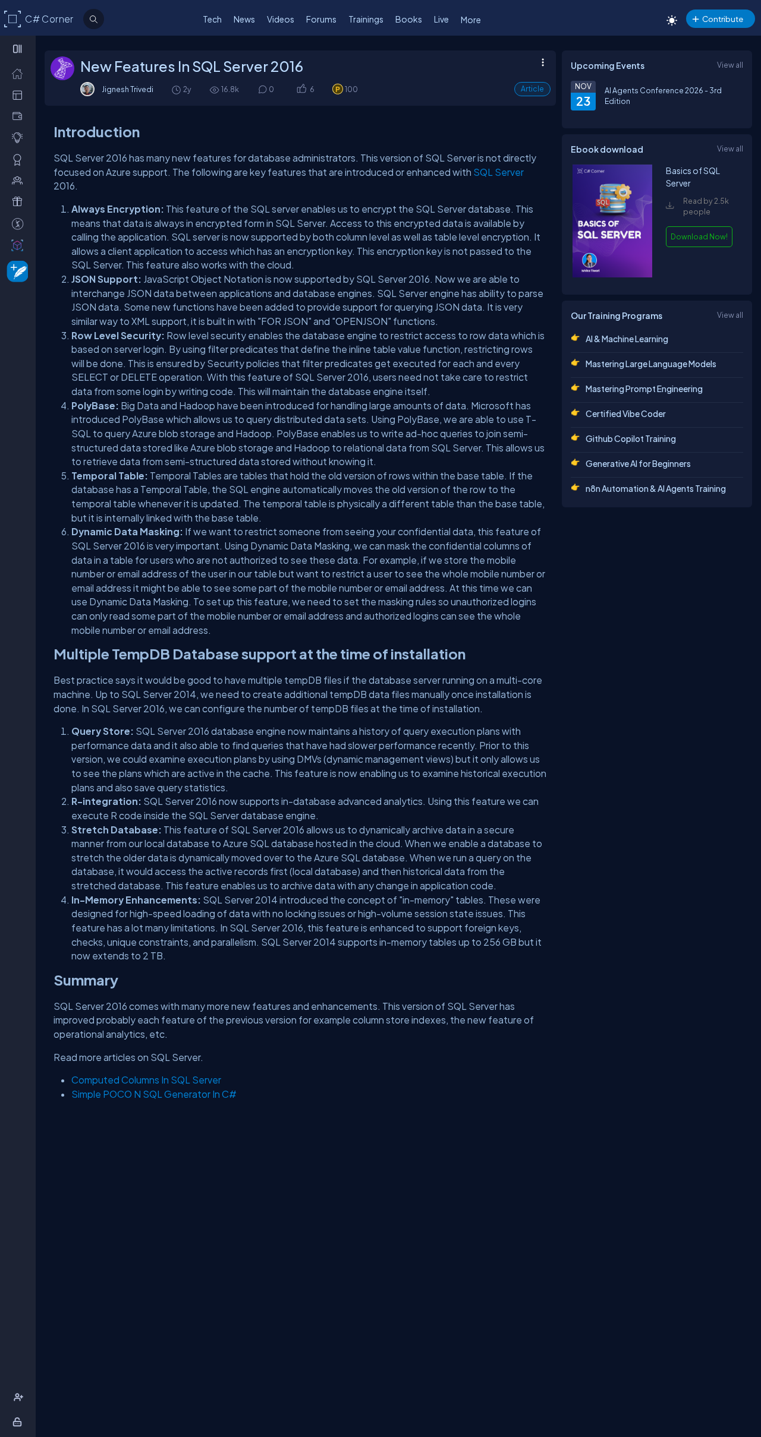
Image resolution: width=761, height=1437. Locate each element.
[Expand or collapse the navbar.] (18, 49)
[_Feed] (20, 73)
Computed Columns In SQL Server (146, 1079)
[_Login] (19, 1421)
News (244, 19)
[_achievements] (20, 159)
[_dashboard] (20, 94)
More (471, 19)
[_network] (20, 180)
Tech (212, 19)
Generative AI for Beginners (638, 463)
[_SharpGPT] (20, 244)
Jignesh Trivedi (127, 89)
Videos (280, 19)
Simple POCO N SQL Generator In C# (154, 1094)
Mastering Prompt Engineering (644, 388)
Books (408, 19)
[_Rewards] (20, 223)
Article (532, 88)
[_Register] (20, 1397)
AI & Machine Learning (627, 338)
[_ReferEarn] (20, 201)
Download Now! (699, 236)
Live (441, 19)
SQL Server (498, 172)
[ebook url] (612, 274)
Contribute (722, 19)
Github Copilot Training (631, 438)
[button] (301, 89)
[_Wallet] (20, 116)
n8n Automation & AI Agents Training (656, 488)
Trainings (365, 19)
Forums (321, 19)
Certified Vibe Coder (626, 413)
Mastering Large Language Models (651, 363)
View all (730, 65)
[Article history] (177, 89)
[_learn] (20, 137)
